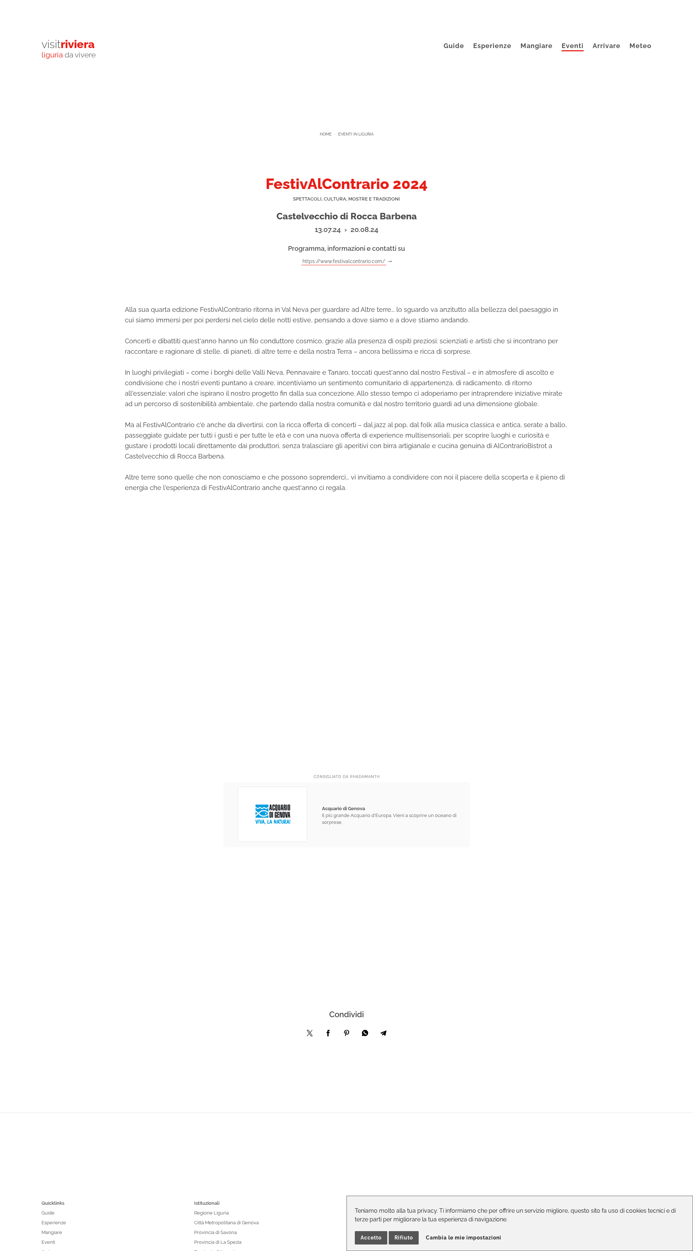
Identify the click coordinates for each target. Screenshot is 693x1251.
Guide (454, 46)
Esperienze (492, 46)
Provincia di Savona (215, 1232)
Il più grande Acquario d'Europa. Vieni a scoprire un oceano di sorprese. (389, 815)
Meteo (640, 46)
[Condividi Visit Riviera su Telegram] (383, 1034)
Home (326, 134)
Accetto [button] (371, 1238)
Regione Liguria (211, 1213)
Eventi (573, 46)
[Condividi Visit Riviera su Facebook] (328, 1034)
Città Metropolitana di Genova (226, 1222)
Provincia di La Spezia (217, 1242)
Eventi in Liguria (356, 134)
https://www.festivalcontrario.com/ (343, 261)
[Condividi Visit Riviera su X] (309, 1034)
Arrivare (606, 46)
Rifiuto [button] (404, 1238)
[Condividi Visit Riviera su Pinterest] (346, 1034)
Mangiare (536, 46)
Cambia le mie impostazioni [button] (463, 1238)
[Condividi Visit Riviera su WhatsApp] (365, 1034)
